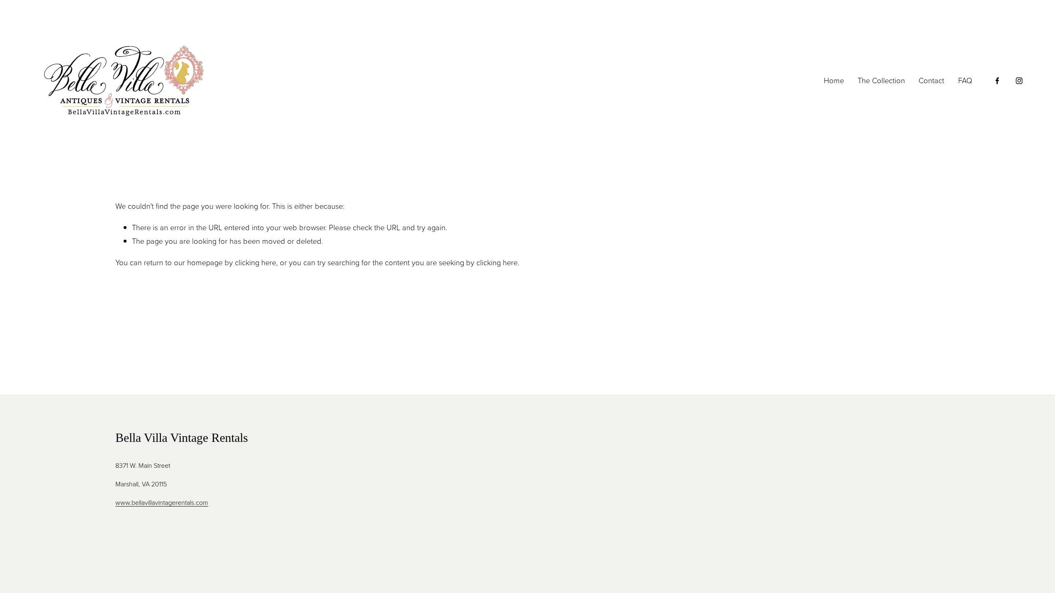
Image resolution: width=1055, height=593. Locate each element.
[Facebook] (997, 81)
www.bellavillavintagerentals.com (161, 502)
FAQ (965, 80)
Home (834, 80)
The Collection (881, 80)
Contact (931, 80)
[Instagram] (1019, 81)
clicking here (255, 262)
